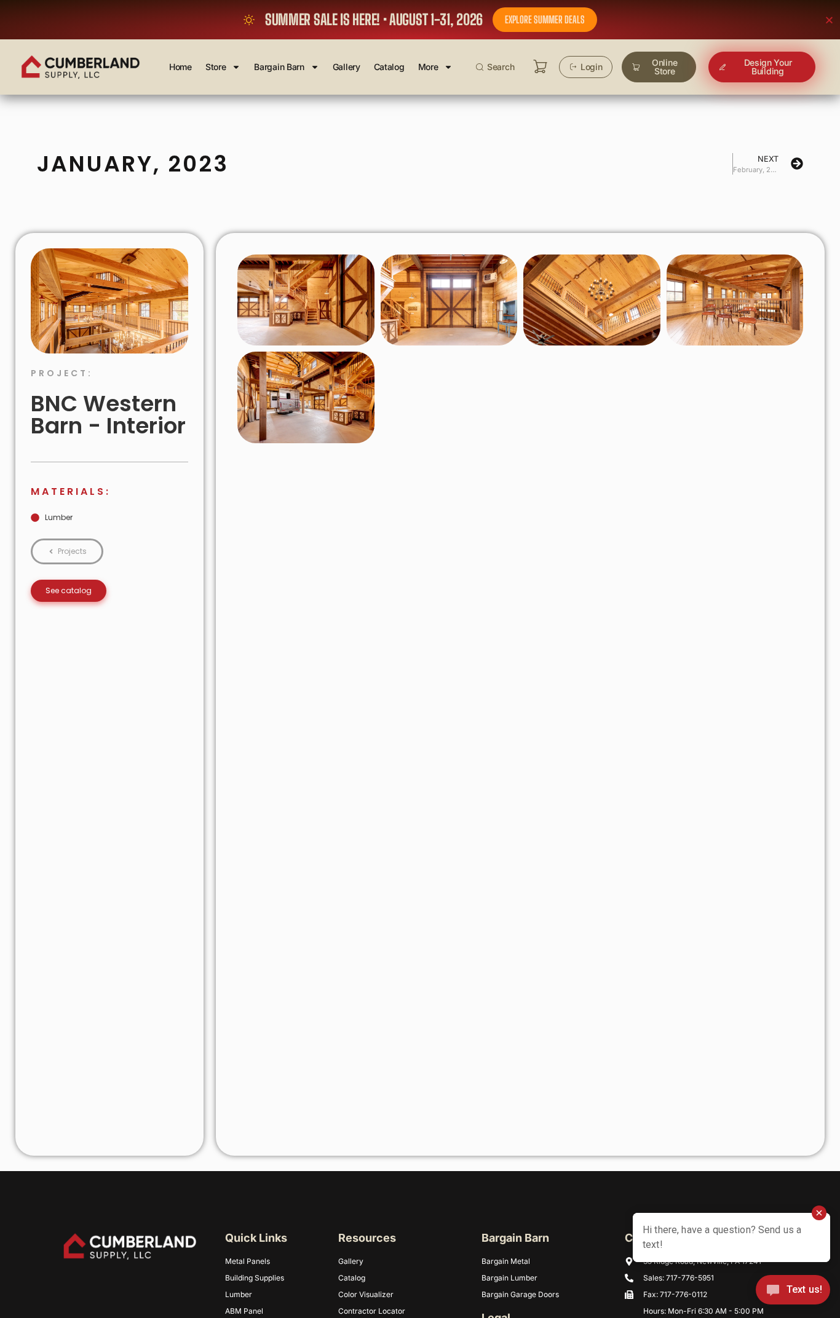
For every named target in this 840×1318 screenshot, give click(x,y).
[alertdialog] (420, 19)
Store (215, 66)
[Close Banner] (829, 20)
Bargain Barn (279, 66)
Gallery (346, 66)
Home (180, 66)
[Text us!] (793, 1293)
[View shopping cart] (540, 66)
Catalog (389, 66)
